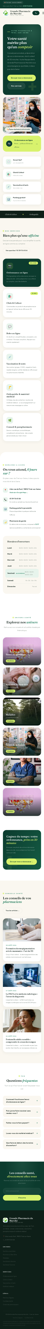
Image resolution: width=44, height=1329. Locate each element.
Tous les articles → (12, 910)
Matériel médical (8, 1286)
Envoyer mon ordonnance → (21, 862)
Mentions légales (8, 1298)
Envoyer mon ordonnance (21, 78)
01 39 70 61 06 (27, 6)
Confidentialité (8, 1301)
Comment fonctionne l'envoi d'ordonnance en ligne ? (17, 1100)
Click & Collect (7, 1280)
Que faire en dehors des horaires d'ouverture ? (19, 1144)
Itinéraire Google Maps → (19, 492)
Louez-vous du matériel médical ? (20, 1133)
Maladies (6, 1258)
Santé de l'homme (9, 1265)
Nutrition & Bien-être (10, 1254)
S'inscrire (22, 1198)
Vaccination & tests (9, 1283)
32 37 (37, 524)
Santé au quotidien (9, 1251)
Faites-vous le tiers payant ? (17, 1123)
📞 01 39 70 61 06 (9, 1240)
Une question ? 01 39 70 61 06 (16, 250)
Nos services (16, 86)
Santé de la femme (9, 1261)
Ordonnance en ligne (10, 1276)
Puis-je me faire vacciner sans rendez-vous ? (18, 1112)
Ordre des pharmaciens (10, 1304)
